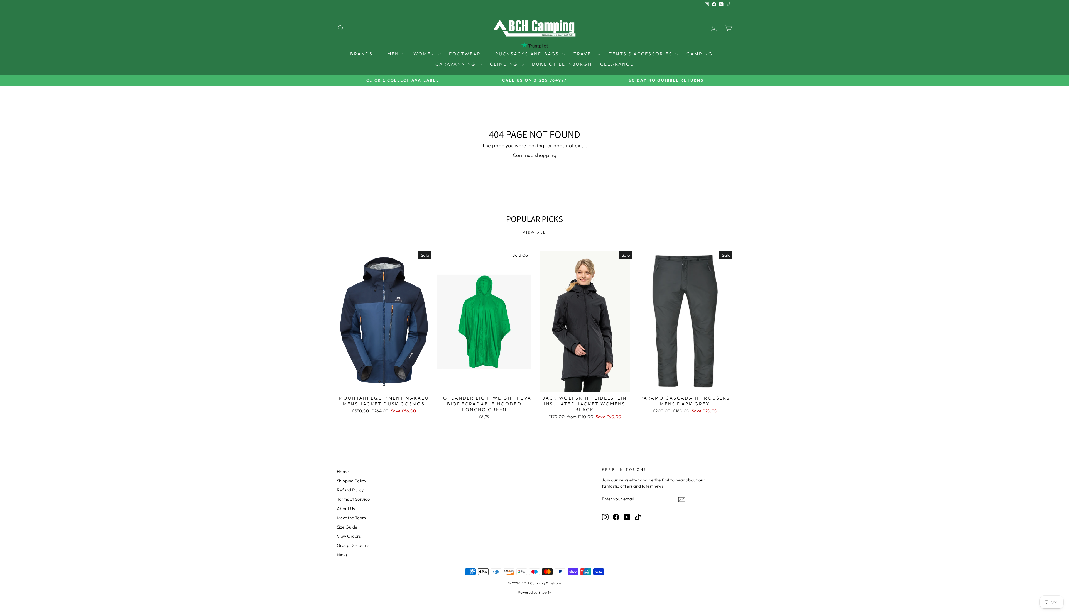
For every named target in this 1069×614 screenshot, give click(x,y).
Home (343, 471)
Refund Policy (350, 490)
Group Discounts (353, 545)
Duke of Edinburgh (562, 64)
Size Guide (347, 527)
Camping (700, 54)
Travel (584, 54)
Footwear (466, 54)
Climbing (504, 64)
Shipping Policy (352, 480)
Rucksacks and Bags (528, 54)
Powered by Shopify (534, 592)
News (342, 554)
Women (425, 54)
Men (394, 54)
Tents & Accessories (641, 54)
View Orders (349, 536)
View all (534, 232)
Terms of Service (353, 499)
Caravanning (456, 64)
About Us (346, 508)
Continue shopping (534, 155)
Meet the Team (351, 517)
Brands (362, 54)
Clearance (617, 64)
